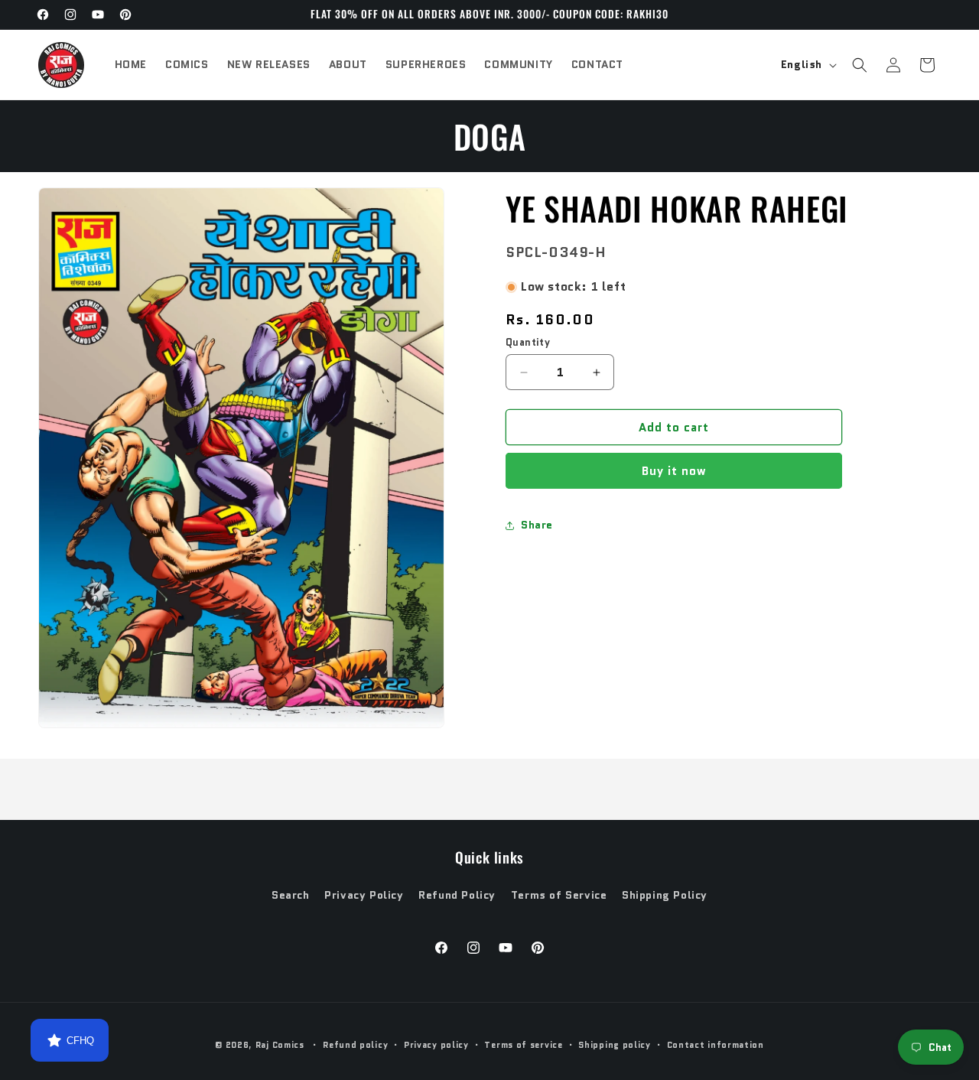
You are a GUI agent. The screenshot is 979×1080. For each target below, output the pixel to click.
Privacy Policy (363, 895)
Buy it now (674, 472)
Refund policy (355, 1045)
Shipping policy (614, 1045)
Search (291, 895)
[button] (860, 65)
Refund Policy (457, 895)
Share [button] (537, 524)
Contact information (715, 1045)
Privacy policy (436, 1045)
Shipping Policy (664, 895)
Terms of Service (559, 895)
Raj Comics (279, 1045)
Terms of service (523, 1045)
